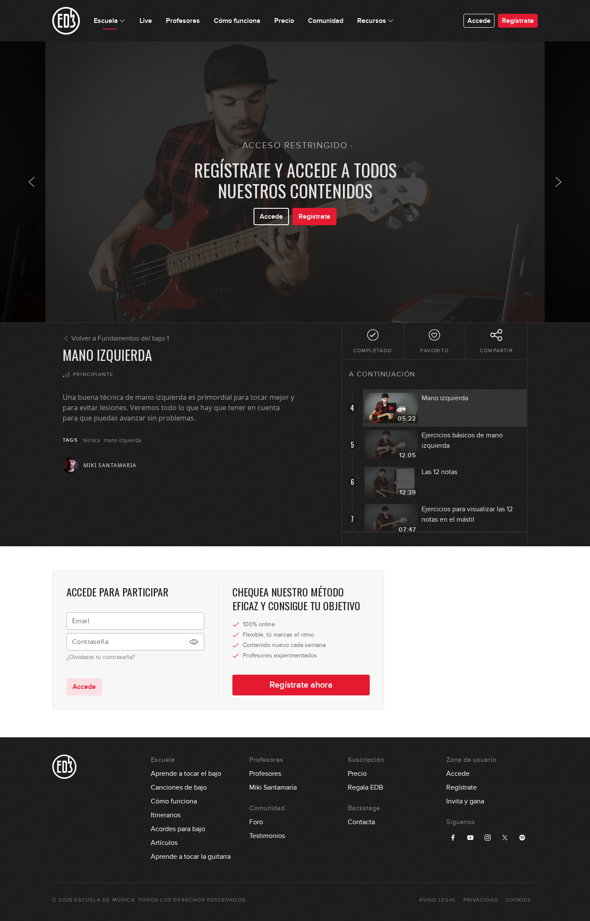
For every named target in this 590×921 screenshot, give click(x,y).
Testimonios (267, 836)
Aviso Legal (437, 900)
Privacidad (481, 900)
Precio (357, 773)
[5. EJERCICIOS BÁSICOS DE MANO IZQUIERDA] (558, 182)
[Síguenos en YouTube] (470, 838)
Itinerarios (166, 815)
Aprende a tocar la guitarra (191, 856)
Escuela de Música (104, 900)
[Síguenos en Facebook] (453, 838)
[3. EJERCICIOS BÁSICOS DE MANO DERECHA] (31, 182)
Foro (256, 822)
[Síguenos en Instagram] (488, 838)
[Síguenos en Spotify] (522, 838)
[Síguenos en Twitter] (505, 838)
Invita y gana (465, 801)
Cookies (518, 900)
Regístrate (518, 20)
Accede (479, 20)
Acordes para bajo (178, 829)
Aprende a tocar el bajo (186, 773)
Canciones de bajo (179, 787)
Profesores (265, 773)
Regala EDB (365, 787)
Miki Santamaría (273, 787)
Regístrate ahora (301, 685)
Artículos (164, 842)
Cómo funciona (174, 801)
